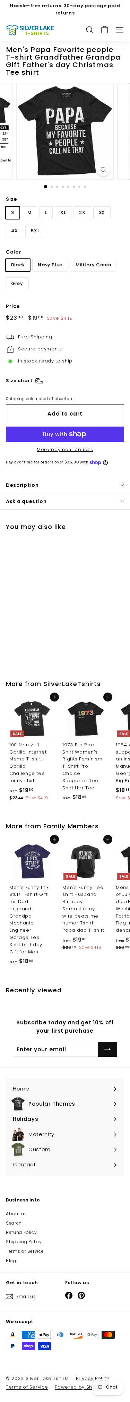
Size (11, 199)
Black (18, 265)
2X (82, 212)
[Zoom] (103, 169)
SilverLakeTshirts (72, 683)
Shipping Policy (24, 1242)
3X (102, 212)
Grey (17, 283)
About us (16, 1214)
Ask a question (26, 501)
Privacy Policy (92, 1378)
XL (63, 212)
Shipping (15, 398)
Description (22, 485)
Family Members (71, 826)
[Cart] (104, 30)
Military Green (93, 265)
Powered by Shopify (79, 1387)
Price (13, 306)
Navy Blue (50, 265)
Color (13, 251)
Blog (11, 1260)
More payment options (65, 449)
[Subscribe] (107, 1049)
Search (14, 1223)
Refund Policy (21, 1232)
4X (14, 230)
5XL (35, 230)
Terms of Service (25, 1251)
